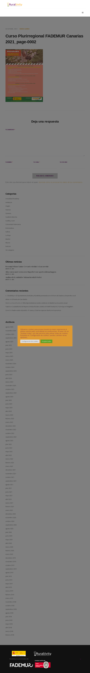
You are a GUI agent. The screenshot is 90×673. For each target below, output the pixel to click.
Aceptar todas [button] (46, 341)
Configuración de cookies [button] (30, 341)
